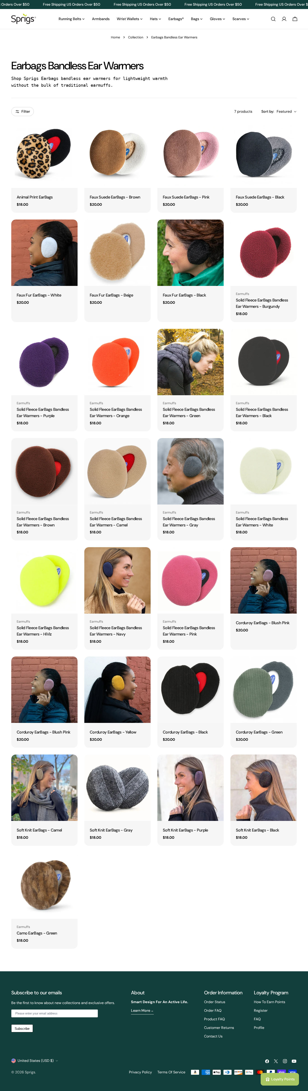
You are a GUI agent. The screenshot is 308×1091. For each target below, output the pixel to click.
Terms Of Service (171, 1072)
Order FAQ (212, 1010)
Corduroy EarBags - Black (185, 732)
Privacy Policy (140, 1072)
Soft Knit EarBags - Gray (111, 830)
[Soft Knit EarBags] (44, 788)
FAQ (257, 1019)
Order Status (214, 1002)
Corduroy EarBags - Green (259, 732)
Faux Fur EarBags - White (39, 295)
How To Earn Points (269, 1002)
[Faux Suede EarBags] (117, 154)
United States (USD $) (36, 1060)
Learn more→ (142, 1010)
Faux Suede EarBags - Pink (186, 197)
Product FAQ (214, 1019)
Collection (135, 37)
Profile (259, 1027)
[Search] (273, 18)
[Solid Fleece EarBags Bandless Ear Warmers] (263, 253)
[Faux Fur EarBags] (44, 253)
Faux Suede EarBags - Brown (115, 197)
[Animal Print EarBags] (44, 154)
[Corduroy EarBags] (263, 580)
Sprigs (30, 1072)
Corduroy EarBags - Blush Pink (262, 623)
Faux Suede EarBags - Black (260, 197)
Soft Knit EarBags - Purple (185, 830)
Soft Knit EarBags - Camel (39, 830)
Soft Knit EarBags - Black (257, 830)
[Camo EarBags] (44, 886)
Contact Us (213, 1036)
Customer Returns (219, 1027)
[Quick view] (71, 131)
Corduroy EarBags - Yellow (113, 732)
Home (115, 37)
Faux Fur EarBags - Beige (111, 295)
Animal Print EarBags (35, 197)
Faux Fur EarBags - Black (184, 295)
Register (261, 1010)
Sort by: (267, 111)
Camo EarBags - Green (37, 933)
